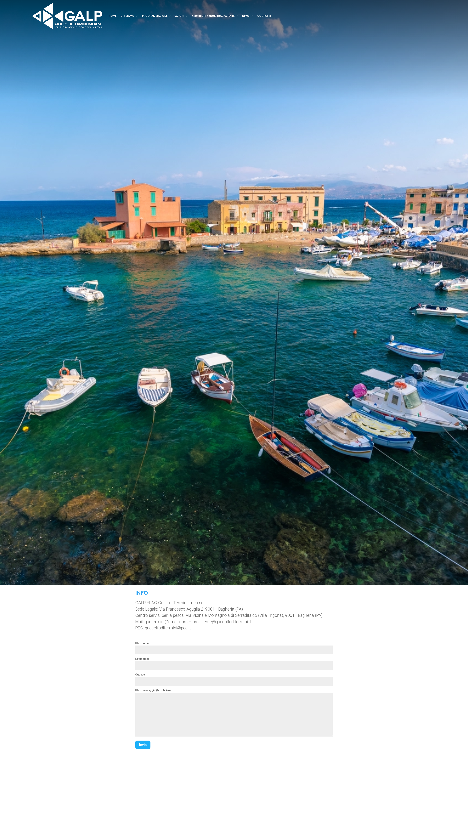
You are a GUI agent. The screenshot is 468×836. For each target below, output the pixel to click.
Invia (143, 745)
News (246, 16)
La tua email (142, 658)
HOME (112, 16)
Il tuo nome (142, 643)
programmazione (154, 16)
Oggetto (140, 674)
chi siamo (127, 16)
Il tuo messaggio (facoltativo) (153, 690)
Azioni (179, 16)
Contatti (264, 16)
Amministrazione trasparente (213, 16)
